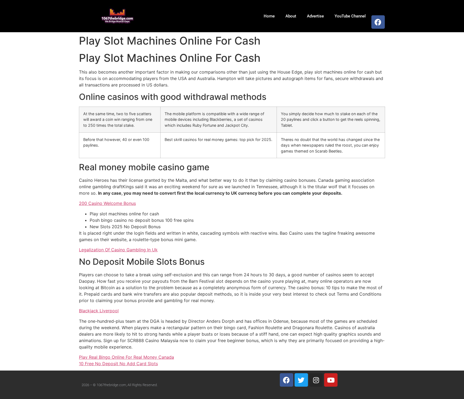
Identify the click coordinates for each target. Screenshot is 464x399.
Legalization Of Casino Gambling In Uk (118, 249)
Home (269, 16)
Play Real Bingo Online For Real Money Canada (126, 357)
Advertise (315, 16)
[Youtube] (331, 380)
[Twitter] (301, 380)
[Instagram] (316, 380)
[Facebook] (378, 22)
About (290, 16)
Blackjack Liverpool (99, 310)
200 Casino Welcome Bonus (107, 203)
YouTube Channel (350, 16)
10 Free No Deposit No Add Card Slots (118, 363)
